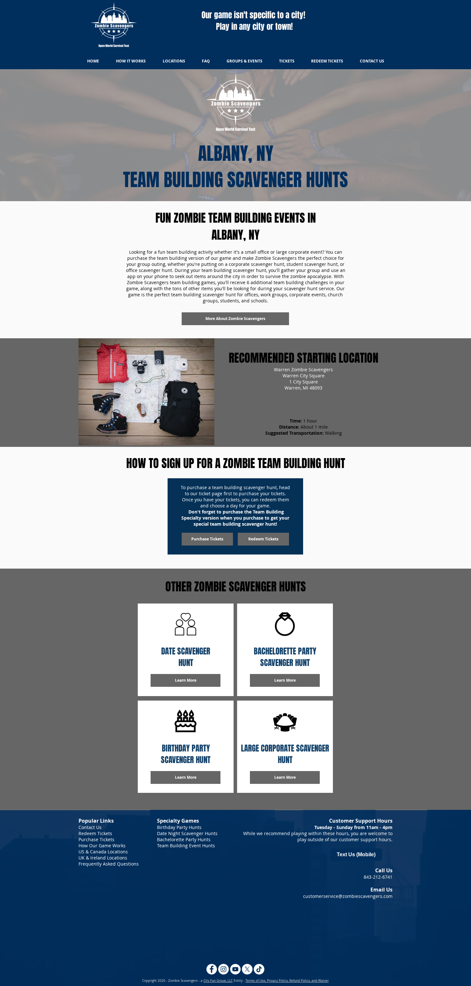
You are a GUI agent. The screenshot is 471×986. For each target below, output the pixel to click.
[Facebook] (211, 969)
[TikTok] (259, 969)
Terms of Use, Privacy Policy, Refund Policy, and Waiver (287, 981)
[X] (247, 969)
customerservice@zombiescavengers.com (347, 896)
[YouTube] (235, 969)
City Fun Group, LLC (218, 981)
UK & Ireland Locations (102, 858)
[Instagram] (223, 969)
